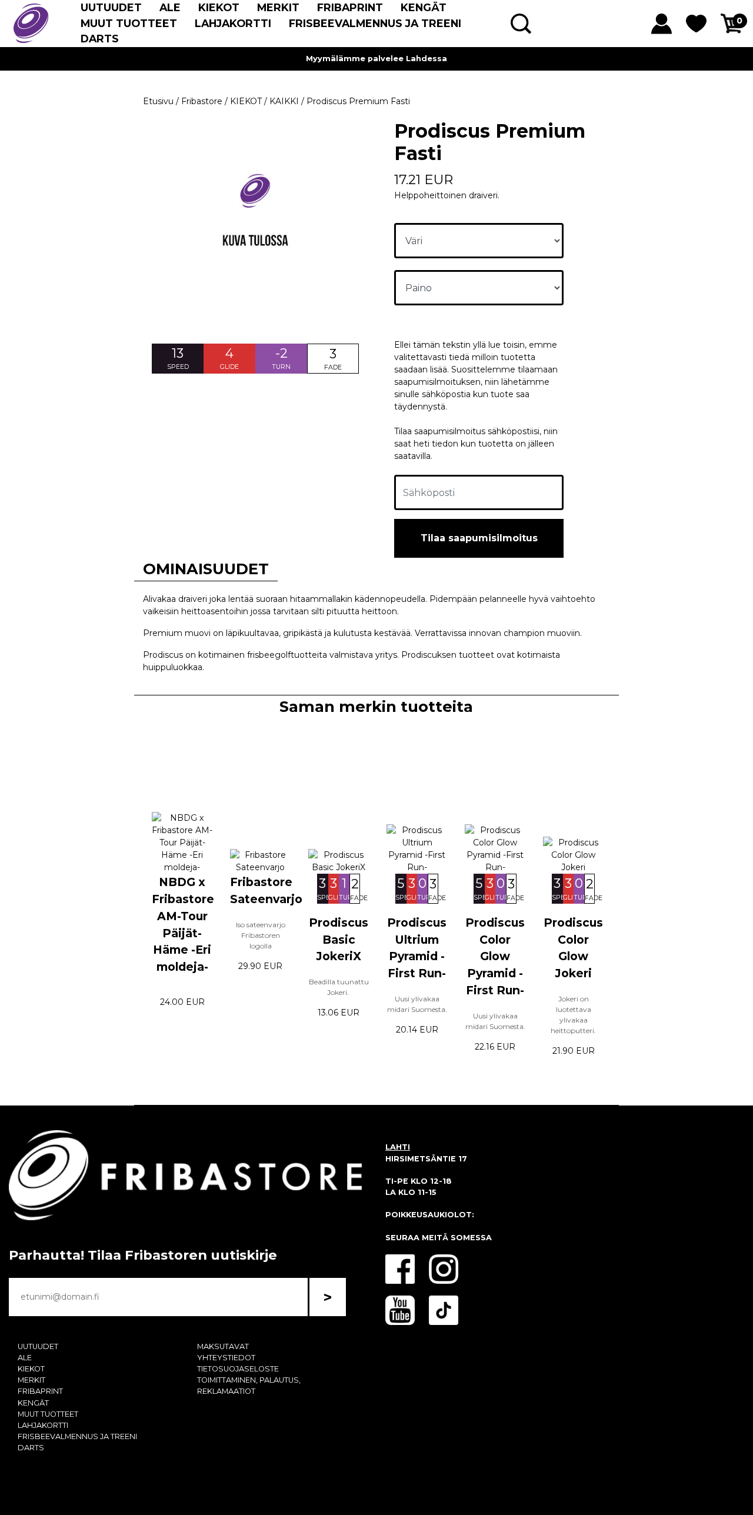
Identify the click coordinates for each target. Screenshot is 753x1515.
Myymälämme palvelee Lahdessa (376, 58)
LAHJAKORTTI (233, 23)
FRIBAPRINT (350, 7)
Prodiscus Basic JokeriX (338, 939)
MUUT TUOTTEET (129, 23)
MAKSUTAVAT (223, 1346)
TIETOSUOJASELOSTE (238, 1368)
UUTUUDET (111, 7)
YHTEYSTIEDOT (226, 1357)
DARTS (100, 38)
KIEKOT (218, 7)
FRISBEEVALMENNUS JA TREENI (375, 23)
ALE (170, 7)
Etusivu (158, 101)
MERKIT (278, 7)
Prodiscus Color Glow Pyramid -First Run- (495, 956)
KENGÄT (424, 7)
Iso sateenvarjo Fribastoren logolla (260, 935)
